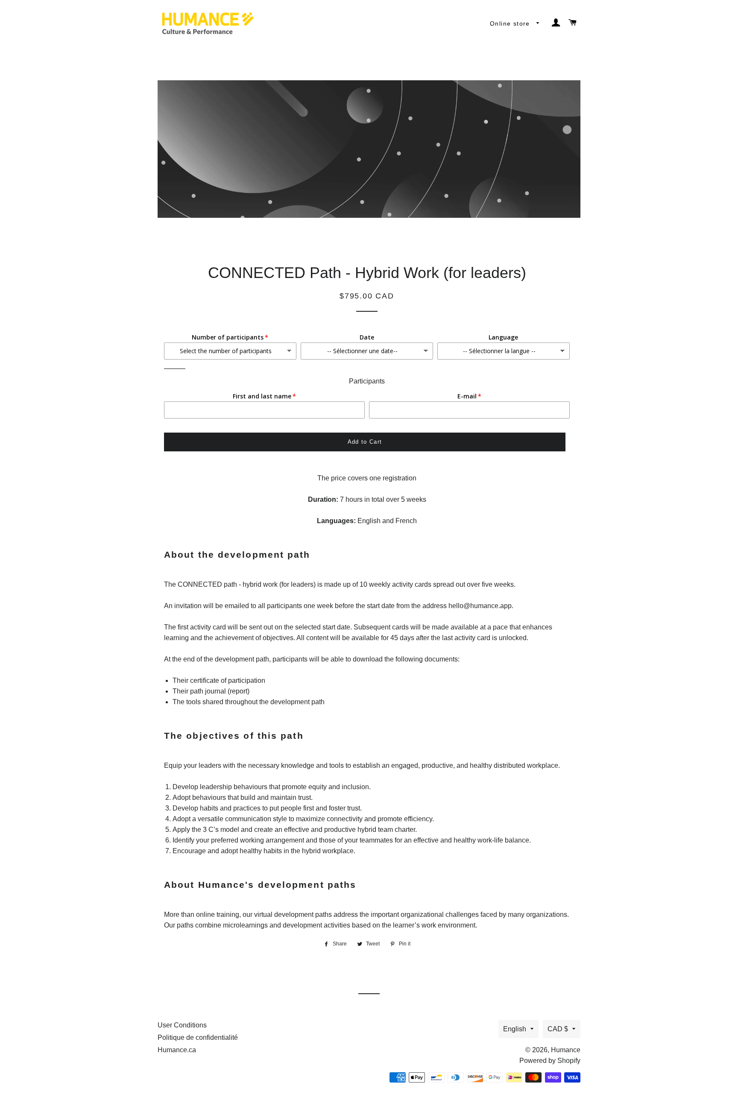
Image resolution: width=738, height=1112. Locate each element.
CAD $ (558, 1029)
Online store (511, 23)
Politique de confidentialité (198, 1037)
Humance (565, 1049)
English (514, 1029)
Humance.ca (177, 1049)
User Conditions (182, 1025)
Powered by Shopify (549, 1060)
